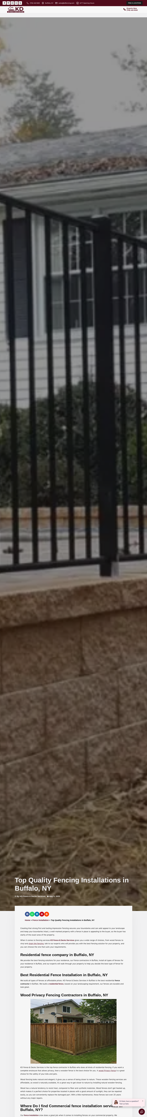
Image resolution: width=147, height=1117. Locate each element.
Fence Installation (40, 920)
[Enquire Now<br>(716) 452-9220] (124, 9)
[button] (27, 914)
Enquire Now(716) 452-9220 (132, 9)
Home (27, 920)
